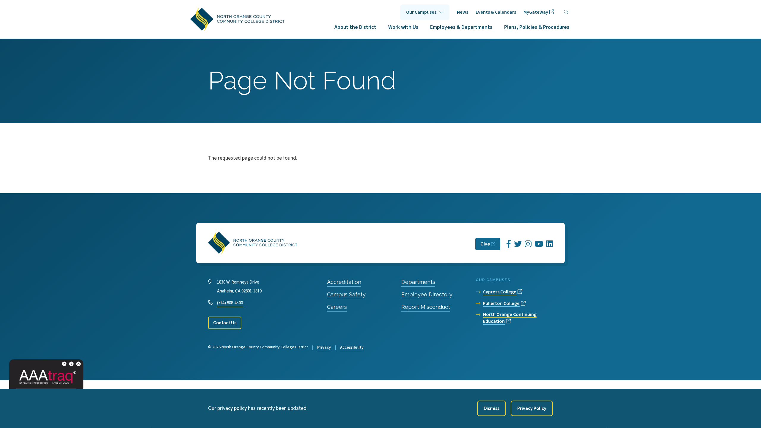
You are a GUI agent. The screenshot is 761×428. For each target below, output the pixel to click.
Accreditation (344, 282)
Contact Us (224, 322)
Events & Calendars (496, 12)
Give (485, 244)
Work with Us (403, 27)
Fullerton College (501, 303)
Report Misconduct (425, 307)
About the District (355, 27)
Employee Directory (426, 294)
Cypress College (499, 292)
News (462, 12)
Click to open (424, 12)
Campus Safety (346, 294)
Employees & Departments (461, 27)
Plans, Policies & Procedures (536, 27)
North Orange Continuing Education (510, 318)
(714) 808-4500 (230, 303)
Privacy (324, 347)
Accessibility (352, 347)
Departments (418, 282)
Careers (337, 307)
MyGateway (535, 12)
